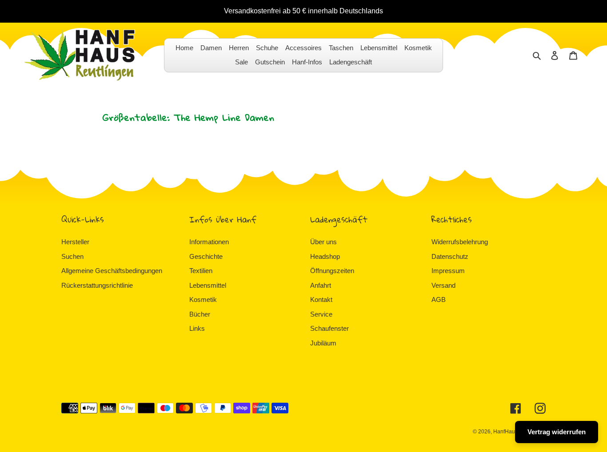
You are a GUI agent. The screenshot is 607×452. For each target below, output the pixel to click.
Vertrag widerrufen (556, 432)
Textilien (200, 270)
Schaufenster (329, 328)
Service (321, 314)
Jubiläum (323, 343)
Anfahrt (320, 285)
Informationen (209, 242)
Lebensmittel (207, 285)
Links (197, 328)
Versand (443, 285)
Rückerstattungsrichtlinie (97, 285)
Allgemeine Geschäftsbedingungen (111, 270)
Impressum (448, 270)
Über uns (323, 242)
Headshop (325, 256)
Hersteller (75, 242)
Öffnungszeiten (332, 270)
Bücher (199, 314)
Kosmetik (203, 299)
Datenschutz (449, 256)
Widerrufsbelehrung (459, 242)
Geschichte (206, 256)
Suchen (72, 256)
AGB (438, 299)
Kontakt (321, 299)
